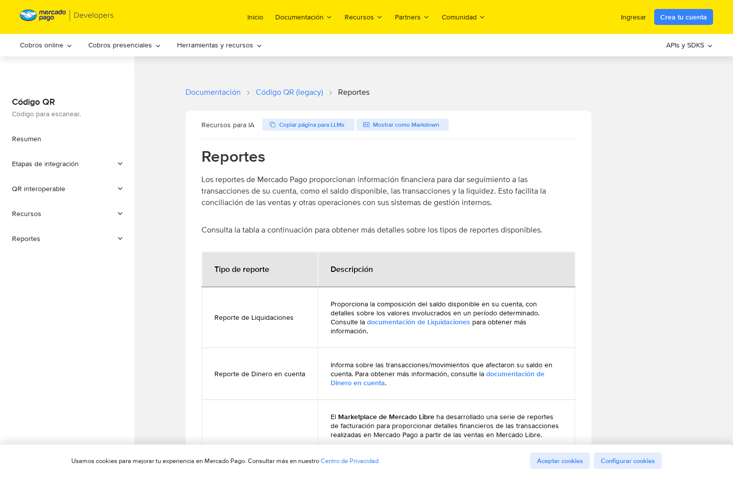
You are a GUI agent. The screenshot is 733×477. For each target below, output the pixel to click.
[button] (67, 163)
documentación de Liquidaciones (419, 322)
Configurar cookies (628, 461)
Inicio (255, 17)
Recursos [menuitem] (359, 16)
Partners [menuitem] (408, 16)
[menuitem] (46, 45)
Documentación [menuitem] (299, 16)
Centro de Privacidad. (350, 461)
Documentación (213, 92)
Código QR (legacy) (289, 92)
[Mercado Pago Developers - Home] (67, 17)
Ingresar (633, 17)
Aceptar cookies (560, 461)
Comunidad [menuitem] (459, 16)
